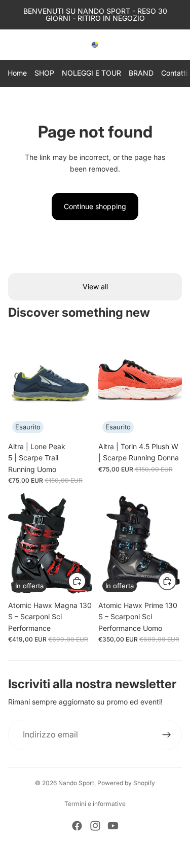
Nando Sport (76, 783)
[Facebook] (77, 826)
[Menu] (11, 44)
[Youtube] (113, 826)
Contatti (174, 73)
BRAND (141, 73)
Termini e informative (95, 803)
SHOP (44, 73)
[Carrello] (178, 44)
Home (17, 73)
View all (95, 286)
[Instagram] (95, 826)
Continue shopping (95, 206)
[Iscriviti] (166, 735)
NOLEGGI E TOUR (91, 73)
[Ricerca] (33, 44)
